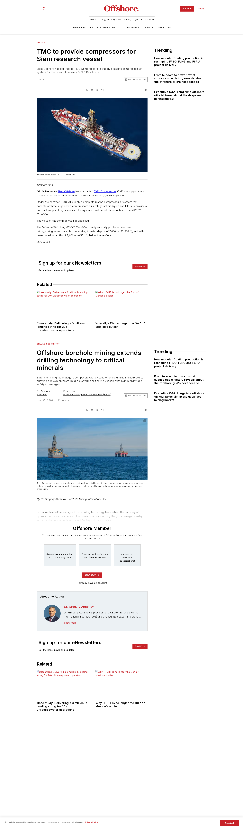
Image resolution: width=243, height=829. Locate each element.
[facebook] (82, 90)
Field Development (130, 28)
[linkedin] (87, 90)
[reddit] (97, 90)
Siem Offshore (66, 191)
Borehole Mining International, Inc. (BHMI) (87, 394)
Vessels (41, 43)
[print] (146, 90)
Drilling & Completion (102, 28)
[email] (102, 90)
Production (164, 28)
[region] (121, 823)
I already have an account (92, 582)
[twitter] (92, 90)
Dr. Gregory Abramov (79, 606)
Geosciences (79, 28)
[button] (39, 9)
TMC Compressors (105, 191)
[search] (44, 9)
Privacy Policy (91, 822)
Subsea (149, 28)
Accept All (229, 823)
